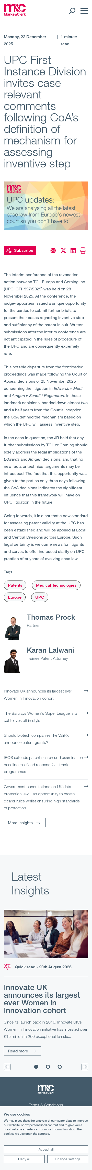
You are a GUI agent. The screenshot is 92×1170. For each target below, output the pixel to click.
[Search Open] (72, 11)
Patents (15, 585)
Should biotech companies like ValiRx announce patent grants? (36, 739)
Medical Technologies (56, 585)
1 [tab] (36, 1067)
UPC (39, 597)
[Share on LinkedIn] (73, 250)
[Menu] (83, 11)
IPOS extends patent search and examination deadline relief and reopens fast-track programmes (43, 764)
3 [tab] (60, 1067)
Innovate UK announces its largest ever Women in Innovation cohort (38, 694)
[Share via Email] (53, 250)
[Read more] (46, 934)
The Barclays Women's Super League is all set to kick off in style (41, 717)
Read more (18, 1050)
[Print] (83, 250)
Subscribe (23, 250)
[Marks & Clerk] (15, 14)
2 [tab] (48, 1067)
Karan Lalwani (50, 649)
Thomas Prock (51, 616)
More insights (20, 822)
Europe (14, 597)
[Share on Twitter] (63, 250)
